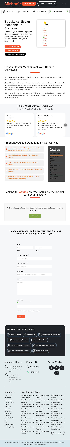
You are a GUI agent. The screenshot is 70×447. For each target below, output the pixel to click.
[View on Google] (9, 133)
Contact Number (23, 255)
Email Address (22, 263)
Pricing (7, 404)
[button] (4, 125)
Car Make (20, 271)
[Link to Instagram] (61, 367)
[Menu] (62, 4)
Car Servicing (25, 11)
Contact (7, 415)
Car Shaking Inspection (53, 173)
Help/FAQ (8, 406)
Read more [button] (10, 129)
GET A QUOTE (29, 3)
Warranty (7, 409)
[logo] (13, 4)
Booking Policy (9, 427)
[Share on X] (56, 367)
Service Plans (10, 11)
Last (36, 250)
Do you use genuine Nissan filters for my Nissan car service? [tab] (25, 170)
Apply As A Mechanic (47, 3)
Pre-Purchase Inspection (54, 170)
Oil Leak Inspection (53, 161)
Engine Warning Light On (54, 157)
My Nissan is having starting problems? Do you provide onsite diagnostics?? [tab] (23, 177)
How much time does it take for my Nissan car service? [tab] (23, 156)
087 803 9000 (34, 366)
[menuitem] (62, 4)
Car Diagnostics (41, 11)
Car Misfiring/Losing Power (55, 165)
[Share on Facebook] (51, 367)
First (18, 250)
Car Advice (8, 400)
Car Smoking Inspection (54, 177)
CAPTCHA (20, 300)
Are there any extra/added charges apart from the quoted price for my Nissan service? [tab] (24, 149)
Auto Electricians (58, 11)
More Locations (58, 433)
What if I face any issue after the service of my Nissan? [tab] (23, 163)
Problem (20, 279)
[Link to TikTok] (56, 373)
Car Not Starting (55, 153)
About (6, 422)
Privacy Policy (9, 424)
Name (19, 244)
